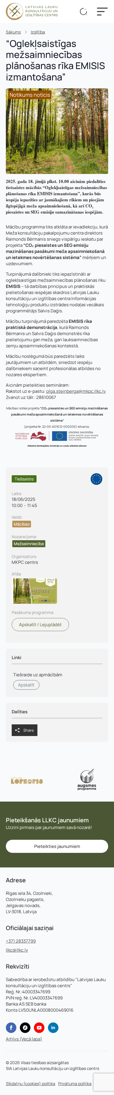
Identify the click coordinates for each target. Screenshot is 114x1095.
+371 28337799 (21, 941)
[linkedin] (53, 1027)
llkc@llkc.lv (17, 950)
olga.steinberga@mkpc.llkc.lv (76, 391)
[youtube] (39, 1027)
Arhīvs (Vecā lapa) (24, 1039)
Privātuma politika (74, 1083)
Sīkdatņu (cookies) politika (30, 1083)
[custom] (25, 1027)
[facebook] (11, 1027)
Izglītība (38, 32)
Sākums (13, 32)
